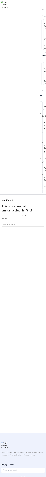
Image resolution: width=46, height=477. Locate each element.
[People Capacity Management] (6, 4)
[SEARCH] (41, 224)
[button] (41, 97)
